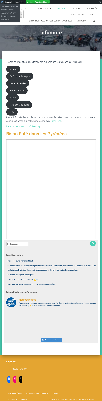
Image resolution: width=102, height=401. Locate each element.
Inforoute (61, 8)
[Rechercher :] (48, 246)
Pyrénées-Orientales (19, 104)
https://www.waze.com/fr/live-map (23, 126)
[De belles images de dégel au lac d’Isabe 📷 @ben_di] (17, 316)
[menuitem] (2, 2)
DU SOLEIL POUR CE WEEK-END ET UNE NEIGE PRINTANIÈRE (31, 284)
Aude (11, 112)
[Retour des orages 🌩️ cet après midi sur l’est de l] (40, 316)
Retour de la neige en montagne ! (20, 275)
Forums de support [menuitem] (8, 16)
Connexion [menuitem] (9, 2)
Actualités (92, 8)
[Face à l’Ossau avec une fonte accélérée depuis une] (17, 330)
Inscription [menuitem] (19, 2)
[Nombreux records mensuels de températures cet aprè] (62, 330)
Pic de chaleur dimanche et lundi (20, 261)
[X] (20, 379)
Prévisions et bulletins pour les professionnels (49, 21)
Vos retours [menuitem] (5, 19)
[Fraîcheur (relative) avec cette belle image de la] (85, 330)
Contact (93, 15)
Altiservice (82, 21)
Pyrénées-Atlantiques (19, 76)
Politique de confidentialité (37, 393)
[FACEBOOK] (8, 379)
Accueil (28, 8)
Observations (43, 8)
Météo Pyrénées (19, 368)
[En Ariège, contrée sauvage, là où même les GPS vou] (62, 316)
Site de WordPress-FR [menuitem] (9, 6)
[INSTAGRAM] (14, 379)
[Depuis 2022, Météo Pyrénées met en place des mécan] (40, 330)
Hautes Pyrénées (17, 83)
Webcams (77, 8)
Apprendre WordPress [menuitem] (9, 13)
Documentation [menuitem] (7, 10)
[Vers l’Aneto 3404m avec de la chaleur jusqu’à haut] (85, 316)
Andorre (13, 69)
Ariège (12, 97)
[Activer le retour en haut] (97, 396)
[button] (50, 8)
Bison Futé (56, 121)
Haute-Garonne (16, 90)
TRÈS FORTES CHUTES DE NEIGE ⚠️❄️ (22, 280)
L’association (77, 15)
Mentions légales (15, 393)
